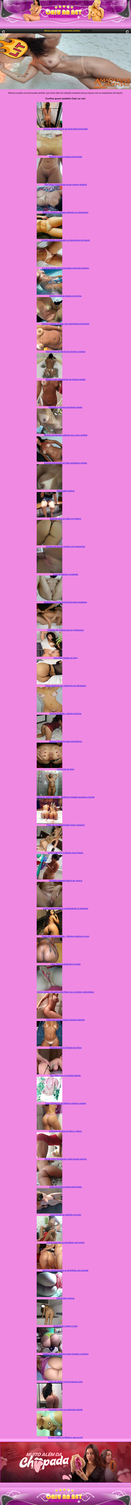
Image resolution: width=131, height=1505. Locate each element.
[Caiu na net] (65, 13)
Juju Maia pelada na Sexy (66, 658)
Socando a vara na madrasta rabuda (66, 1409)
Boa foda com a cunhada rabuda (65, 1075)
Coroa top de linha (65, 769)
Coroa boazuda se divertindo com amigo (65, 1242)
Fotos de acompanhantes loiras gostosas (66, 825)
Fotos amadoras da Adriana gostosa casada (65, 1103)
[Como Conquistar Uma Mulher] (65, 1462)
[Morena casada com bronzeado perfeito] (65, 61)
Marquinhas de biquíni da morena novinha (65, 351)
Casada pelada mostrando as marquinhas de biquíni (65, 240)
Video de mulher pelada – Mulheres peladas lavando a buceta (65, 797)
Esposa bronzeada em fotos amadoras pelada (65, 463)
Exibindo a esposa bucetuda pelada (65, 407)
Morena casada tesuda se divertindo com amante (65, 1270)
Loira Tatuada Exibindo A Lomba (65, 964)
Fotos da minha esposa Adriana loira (66, 1382)
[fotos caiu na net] (65, 1503)
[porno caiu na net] (65, 1497)
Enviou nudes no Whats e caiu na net (65, 1437)
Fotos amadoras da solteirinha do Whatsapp (65, 686)
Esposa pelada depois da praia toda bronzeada (65, 129)
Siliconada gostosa (65, 491)
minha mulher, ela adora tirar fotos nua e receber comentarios (65, 992)
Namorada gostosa (65, 1298)
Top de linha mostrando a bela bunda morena (65, 1159)
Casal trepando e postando (65, 574)
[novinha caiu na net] (65, 1490)
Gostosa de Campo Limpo (65, 1326)
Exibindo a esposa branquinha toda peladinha (65, 602)
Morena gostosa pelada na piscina (65, 296)
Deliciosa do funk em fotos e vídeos (65, 1131)
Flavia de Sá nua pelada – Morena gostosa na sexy (65, 936)
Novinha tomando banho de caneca (65, 880)
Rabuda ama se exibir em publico (65, 518)
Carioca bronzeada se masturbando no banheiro (65, 908)
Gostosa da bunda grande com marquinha (65, 546)
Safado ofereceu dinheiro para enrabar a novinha (66, 1354)
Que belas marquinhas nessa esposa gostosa (65, 184)
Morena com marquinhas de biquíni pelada (65, 379)
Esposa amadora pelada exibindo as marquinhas (65, 212)
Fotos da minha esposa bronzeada (65, 1187)
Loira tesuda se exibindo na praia (65, 1215)
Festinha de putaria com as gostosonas (65, 630)
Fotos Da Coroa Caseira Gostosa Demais (65, 1020)
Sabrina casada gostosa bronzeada (65, 157)
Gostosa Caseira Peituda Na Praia (66, 1047)
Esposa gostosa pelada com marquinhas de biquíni (65, 324)
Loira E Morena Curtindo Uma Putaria (65, 853)
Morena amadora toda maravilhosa (65, 741)
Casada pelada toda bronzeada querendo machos (65, 268)
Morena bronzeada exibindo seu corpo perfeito (65, 435)
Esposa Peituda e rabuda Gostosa (65, 713)
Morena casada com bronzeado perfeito (62, 31)
